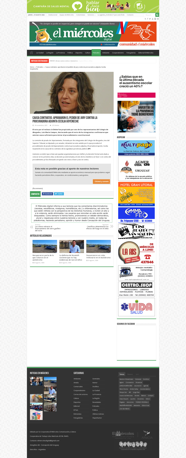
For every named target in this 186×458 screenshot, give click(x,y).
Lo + (137, 374)
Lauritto (132, 399)
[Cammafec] (136, 215)
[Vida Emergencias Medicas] (136, 307)
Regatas (122, 402)
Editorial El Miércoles (145, 53)
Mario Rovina (124, 389)
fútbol (148, 399)
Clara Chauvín (124, 399)
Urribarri (150, 395)
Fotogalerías (131, 53)
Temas (121, 374)
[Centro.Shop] (136, 289)
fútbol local (145, 405)
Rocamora (139, 382)
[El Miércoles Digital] (93, 33)
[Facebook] (147, 18)
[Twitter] (150, 18)
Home (31, 52)
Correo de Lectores (81, 394)
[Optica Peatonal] (136, 273)
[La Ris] (136, 252)
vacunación (137, 386)
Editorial (77, 406)
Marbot (143, 395)
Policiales (96, 53)
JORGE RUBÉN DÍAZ (126, 386)
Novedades (96, 402)
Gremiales (96, 379)
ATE (130, 392)
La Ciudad (40, 53)
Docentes (141, 399)
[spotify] (158, 18)
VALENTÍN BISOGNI (126, 405)
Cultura (87, 53)
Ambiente (105, 53)
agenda (146, 386)
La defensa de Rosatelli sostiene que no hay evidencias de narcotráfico (70, 257)
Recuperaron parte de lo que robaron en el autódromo (43, 257)
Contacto (130, 15)
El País (76, 410)
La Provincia (60, 53)
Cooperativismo (118, 53)
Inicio (32, 67)
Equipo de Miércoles (67, 15)
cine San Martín (124, 409)
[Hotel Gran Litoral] (136, 194)
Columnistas (80, 15)
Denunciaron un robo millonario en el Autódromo (98, 256)
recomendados (145, 389)
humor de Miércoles (126, 395)
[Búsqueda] (157, 15)
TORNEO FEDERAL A (142, 402)
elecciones (130, 402)
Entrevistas (77, 414)
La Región (49, 53)
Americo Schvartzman (126, 379)
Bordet (137, 395)
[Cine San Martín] (136, 231)
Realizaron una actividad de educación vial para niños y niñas (71, 61)
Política (70, 53)
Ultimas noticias (98, 414)
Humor (94, 383)
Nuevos (130, 374)
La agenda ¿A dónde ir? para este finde (111, 15)
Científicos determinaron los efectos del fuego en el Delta (97, 227)
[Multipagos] (136, 148)
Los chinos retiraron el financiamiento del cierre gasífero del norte (47, 228)
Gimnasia (138, 379)
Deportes (79, 53)
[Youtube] (153, 18)
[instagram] (155, 18)
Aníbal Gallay (134, 389)
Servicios (91, 15)
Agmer (122, 382)
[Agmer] (136, 169)
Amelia (76, 383)
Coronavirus (130, 382)
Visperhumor (97, 418)
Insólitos (95, 386)
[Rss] (145, 18)
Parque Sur (123, 392)
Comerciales (78, 386)
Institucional (52, 15)
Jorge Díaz (136, 392)
